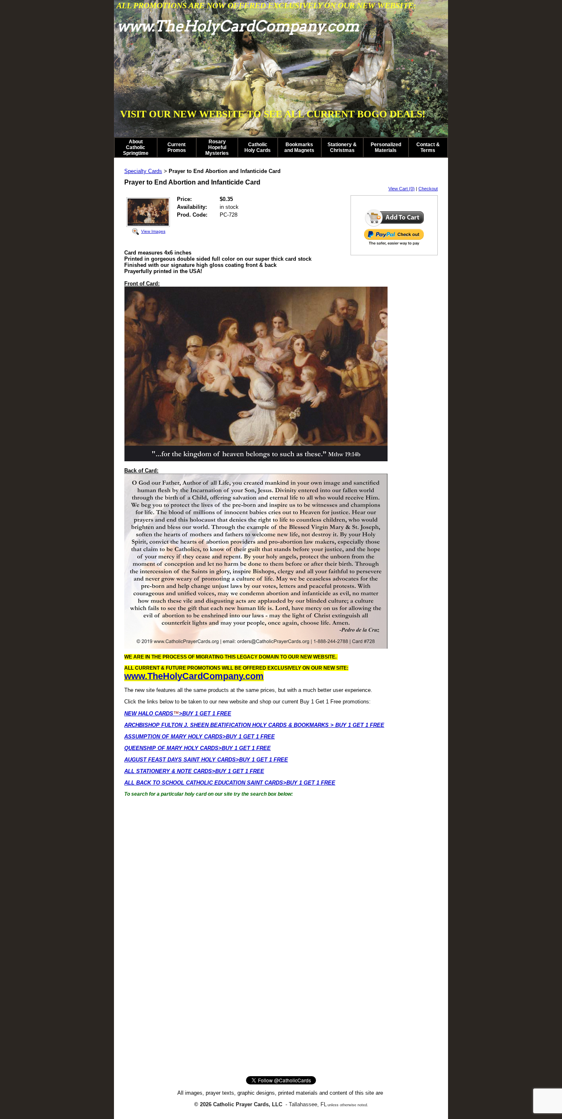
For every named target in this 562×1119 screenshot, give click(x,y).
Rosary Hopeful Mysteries (217, 147)
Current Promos (176, 147)
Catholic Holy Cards (257, 147)
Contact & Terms (428, 147)
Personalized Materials (386, 147)
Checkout (428, 188)
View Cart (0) (401, 188)
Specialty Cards (143, 171)
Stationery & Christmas (342, 147)
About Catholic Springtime (136, 147)
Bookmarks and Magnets (299, 147)
